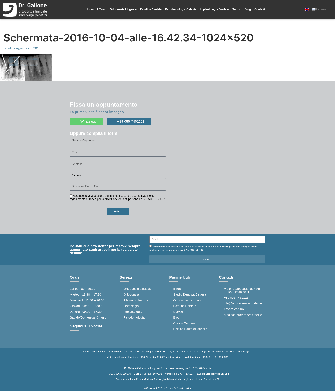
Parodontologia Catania (180, 9)
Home (90, 9)
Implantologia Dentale (214, 9)
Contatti (259, 9)
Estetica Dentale (151, 9)
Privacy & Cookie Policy (178, 388)
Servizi (236, 9)
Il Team (101, 9)
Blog (248, 9)
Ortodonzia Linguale (123, 9)
